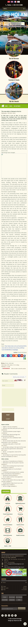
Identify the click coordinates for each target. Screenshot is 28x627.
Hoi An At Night (7, 486)
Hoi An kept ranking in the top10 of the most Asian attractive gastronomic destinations (13, 447)
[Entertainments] (7, 531)
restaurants (11, 599)
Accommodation (7, 524)
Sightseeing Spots (20, 503)
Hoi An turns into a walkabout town (12, 437)
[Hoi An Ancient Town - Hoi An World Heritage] (14, 15)
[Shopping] (20, 510)
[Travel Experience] (8, 510)
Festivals (7, 503)
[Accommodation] (8, 520)
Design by (15, 620)
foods (19, 599)
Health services (20, 535)
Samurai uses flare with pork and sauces (13, 428)
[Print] (24, 355)
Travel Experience (7, 514)
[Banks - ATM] (8, 542)
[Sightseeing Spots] (20, 499)
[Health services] (20, 531)
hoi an (4, 597)
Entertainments (8, 535)
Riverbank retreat (7, 475)
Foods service (20, 524)
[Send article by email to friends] (21, 355)
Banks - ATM (7, 546)
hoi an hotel (4, 599)
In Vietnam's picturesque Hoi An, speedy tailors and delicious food (12, 472)
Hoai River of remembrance (10, 461)
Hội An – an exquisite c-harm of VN (12, 452)
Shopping (20, 514)
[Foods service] (20, 520)
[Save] (24, 358)
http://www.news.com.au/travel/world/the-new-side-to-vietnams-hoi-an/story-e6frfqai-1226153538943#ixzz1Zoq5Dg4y (14, 347)
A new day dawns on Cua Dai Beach (12, 469)
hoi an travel (12, 597)
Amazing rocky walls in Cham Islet (11, 444)
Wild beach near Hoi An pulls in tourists (13, 462)
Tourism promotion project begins (12, 431)
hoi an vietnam (19, 597)
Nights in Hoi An (7, 426)
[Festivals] (8, 499)
